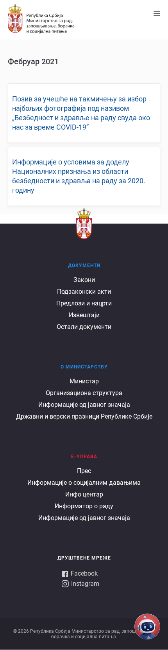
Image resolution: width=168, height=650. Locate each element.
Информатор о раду (84, 506)
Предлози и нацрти (84, 303)
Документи (84, 265)
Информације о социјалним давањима (84, 482)
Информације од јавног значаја (84, 404)
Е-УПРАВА (84, 456)
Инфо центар (84, 494)
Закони (84, 279)
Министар (84, 381)
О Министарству (84, 367)
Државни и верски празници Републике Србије (84, 416)
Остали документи (84, 326)
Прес (84, 471)
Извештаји (84, 315)
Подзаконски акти (84, 291)
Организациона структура (84, 393)
